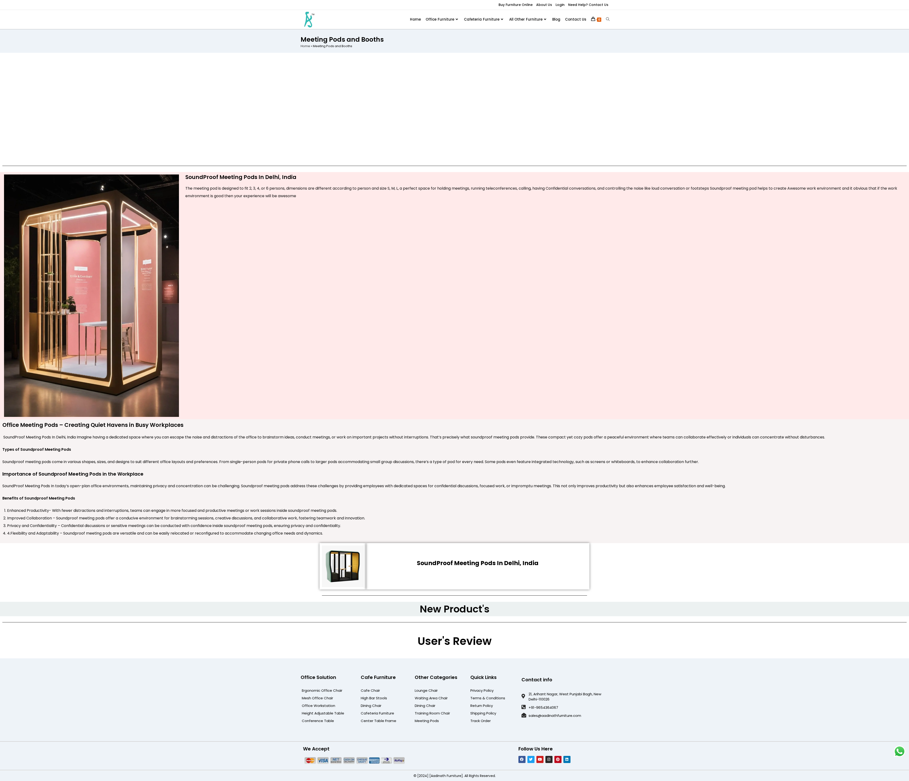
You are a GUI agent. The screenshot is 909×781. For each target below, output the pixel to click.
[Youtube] (540, 759)
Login (560, 4)
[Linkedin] (566, 759)
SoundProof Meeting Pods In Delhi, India (478, 563)
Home (305, 46)
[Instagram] (549, 759)
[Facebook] (522, 759)
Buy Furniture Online (516, 4)
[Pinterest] (557, 759)
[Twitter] (531, 759)
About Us (544, 4)
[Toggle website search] (608, 19)
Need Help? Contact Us (588, 4)
